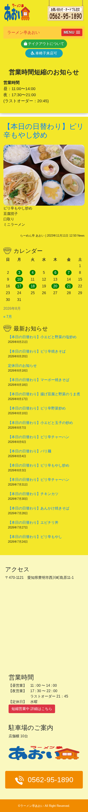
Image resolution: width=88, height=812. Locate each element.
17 (19, 286)
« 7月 (7, 317)
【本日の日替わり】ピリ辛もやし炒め (38, 465)
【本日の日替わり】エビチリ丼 (33, 522)
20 (55, 286)
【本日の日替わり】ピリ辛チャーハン (38, 437)
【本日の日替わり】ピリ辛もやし (35, 537)
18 (33, 286)
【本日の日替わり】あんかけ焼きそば (38, 508)
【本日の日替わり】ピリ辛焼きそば (37, 351)
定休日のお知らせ (22, 366)
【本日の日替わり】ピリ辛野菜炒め (37, 408)
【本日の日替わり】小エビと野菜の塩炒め (42, 337)
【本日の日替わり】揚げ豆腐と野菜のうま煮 (44, 394)
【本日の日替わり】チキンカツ (33, 494)
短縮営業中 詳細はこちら (32, 709)
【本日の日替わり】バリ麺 (29, 451)
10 (19, 279)
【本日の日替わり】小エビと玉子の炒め (40, 423)
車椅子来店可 (46, 53)
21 (69, 286)
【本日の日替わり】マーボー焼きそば (38, 380)
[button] (71, 32)
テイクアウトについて (45, 44)
